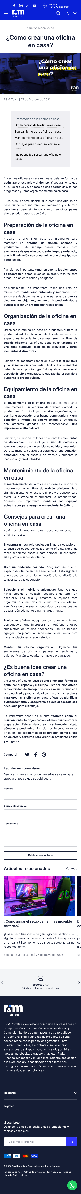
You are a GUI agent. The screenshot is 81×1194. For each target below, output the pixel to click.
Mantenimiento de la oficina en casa (39, 137)
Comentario (11, 823)
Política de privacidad (34, 1172)
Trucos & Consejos (40, 28)
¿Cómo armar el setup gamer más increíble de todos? (38, 923)
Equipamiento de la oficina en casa (38, 131)
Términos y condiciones (59, 1172)
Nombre (8, 788)
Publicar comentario (40, 855)
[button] (75, 13)
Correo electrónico (15, 805)
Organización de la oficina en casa (38, 125)
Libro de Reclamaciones (16, 1175)
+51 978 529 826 (59, 7)
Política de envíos (13, 1172)
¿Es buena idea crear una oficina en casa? (39, 157)
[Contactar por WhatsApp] (72, 1185)
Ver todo (71, 868)
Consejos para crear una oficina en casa (38, 146)
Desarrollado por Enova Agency (44, 1166)
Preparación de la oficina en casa (37, 119)
